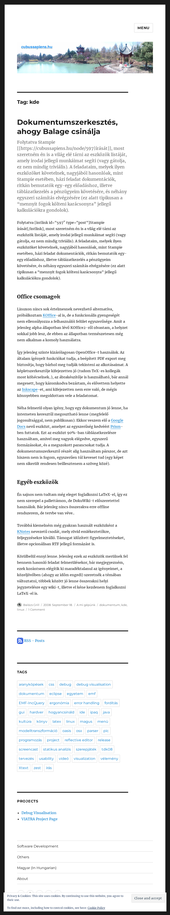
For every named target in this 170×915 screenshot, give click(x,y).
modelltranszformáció (38, 731)
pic (106, 731)
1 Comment (36, 609)
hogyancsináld (61, 712)
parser (92, 731)
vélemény (109, 759)
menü (102, 721)
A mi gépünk (86, 605)
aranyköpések (31, 684)
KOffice (49, 315)
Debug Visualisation (38, 813)
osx (79, 731)
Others (23, 857)
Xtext (24, 768)
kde (124, 605)
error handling (86, 703)
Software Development (37, 846)
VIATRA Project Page (39, 819)
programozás (30, 740)
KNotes (23, 531)
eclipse (55, 694)
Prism (115, 426)
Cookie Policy (96, 907)
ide (82, 712)
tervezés (26, 759)
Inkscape (30, 389)
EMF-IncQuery (31, 703)
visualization (84, 759)
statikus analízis (57, 749)
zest (37, 768)
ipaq (94, 712)
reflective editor (79, 740)
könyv (42, 721)
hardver (36, 712)
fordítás (111, 703)
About (22, 879)
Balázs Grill (31, 605)
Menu (143, 28)
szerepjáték (86, 749)
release (104, 740)
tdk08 (107, 749)
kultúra (25, 721)
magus (86, 721)
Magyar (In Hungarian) (36, 868)
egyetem (75, 694)
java (106, 712)
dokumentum (109, 605)
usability (46, 759)
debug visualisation (93, 684)
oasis (66, 731)
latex (56, 721)
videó (64, 759)
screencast (28, 749)
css (51, 684)
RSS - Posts (33, 640)
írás (49, 768)
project (53, 740)
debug (65, 684)
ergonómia (59, 703)
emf (91, 694)
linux (20, 609)
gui (22, 712)
